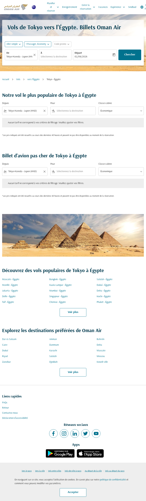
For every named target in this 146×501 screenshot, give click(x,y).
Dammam (54, 345)
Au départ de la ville (93, 471)
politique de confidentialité (113, 479)
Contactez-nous (10, 413)
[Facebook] (53, 433)
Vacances (103, 7)
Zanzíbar (6, 362)
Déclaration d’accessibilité (15, 418)
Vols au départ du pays (114, 471)
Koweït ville (102, 362)
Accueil (5, 79)
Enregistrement (69, 7)
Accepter (73, 492)
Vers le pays (27, 471)
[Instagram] (64, 433)
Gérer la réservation (88, 7)
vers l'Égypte (33, 79)
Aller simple (12, 44)
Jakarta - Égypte (10, 290)
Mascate (101, 350)
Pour (52, 103)
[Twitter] (85, 433)
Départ (78, 53)
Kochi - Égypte (104, 296)
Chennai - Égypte (57, 302)
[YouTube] (96, 433)
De (7, 53)
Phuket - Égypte (104, 302)
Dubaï (5, 350)
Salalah (53, 356)
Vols (18, 79)
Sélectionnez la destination (54, 56)
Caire (4, 345)
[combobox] (24, 111)
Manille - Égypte (10, 285)
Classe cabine (105, 103)
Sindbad (132, 7)
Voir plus (73, 312)
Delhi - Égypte (8, 296)
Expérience (118, 7)
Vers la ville (40, 471)
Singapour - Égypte (58, 296)
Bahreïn (100, 339)
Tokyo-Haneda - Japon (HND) (19, 56)
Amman (53, 339)
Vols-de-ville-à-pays (73, 471)
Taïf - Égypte (8, 302)
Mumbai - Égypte (57, 290)
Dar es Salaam (9, 339)
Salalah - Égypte (104, 279)
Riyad (5, 356)
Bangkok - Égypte (57, 279)
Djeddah (53, 362)
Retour (5, 408)
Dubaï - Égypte (104, 285)
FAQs (4, 402)
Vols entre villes (54, 471)
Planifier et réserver (53, 7)
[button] (37, 44)
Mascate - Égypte (10, 279)
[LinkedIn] (75, 433)
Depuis (5, 103)
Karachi (53, 350)
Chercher (129, 54)
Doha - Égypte (103, 290)
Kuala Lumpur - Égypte (60, 285)
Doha (99, 345)
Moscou (101, 356)
